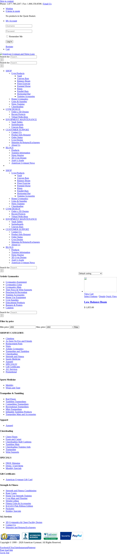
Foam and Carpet (13, 439)
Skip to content (7, 1)
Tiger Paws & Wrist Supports (19, 290)
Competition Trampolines (17, 404)
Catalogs (10, 307)
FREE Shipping (13, 463)
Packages (10, 508)
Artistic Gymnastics (14, 349)
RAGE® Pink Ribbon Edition (19, 506)
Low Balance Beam (95, 301)
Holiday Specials (13, 511)
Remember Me (16, 36)
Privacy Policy (6, 545)
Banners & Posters (14, 305)
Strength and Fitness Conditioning (21, 490)
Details (102, 296)
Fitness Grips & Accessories (18, 503)
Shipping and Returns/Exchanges (21, 527)
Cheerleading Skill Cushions (18, 442)
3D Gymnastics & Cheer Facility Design (24, 522)
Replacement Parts (14, 343)
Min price (4, 327)
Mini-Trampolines (14, 409)
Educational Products (15, 302)
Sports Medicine (13, 359)
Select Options (90, 296)
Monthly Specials (13, 468)
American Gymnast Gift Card (19, 479)
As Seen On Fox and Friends (19, 341)
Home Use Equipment (16, 297)
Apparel (9, 361)
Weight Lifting (12, 501)
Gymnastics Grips (14, 284)
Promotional (11, 372)
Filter (76, 327)
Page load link (6, 550)
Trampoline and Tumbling (17, 351)
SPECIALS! (11, 364)
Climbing (10, 338)
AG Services (11, 369)
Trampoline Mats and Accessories (21, 414)
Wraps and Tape (13, 388)
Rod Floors (11, 399)
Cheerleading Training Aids (18, 447)
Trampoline (11, 449)
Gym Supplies (12, 300)
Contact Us (11, 525)
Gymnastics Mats (13, 287)
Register (9, 46)
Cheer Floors (11, 436)
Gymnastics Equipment (16, 282)
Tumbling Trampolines (16, 401)
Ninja (8, 346)
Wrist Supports (12, 452)
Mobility (9, 385)
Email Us (47, 4)
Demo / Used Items (14, 466)
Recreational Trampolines (17, 406)
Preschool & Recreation (16, 292)
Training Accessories (15, 295)
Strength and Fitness (15, 356)
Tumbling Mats (12, 444)
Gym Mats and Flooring (16, 498)
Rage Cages (11, 493)
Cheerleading (12, 354)
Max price (40, 327)
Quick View (111, 296)
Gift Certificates (13, 366)
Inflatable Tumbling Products (19, 412)
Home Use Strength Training (19, 496)
